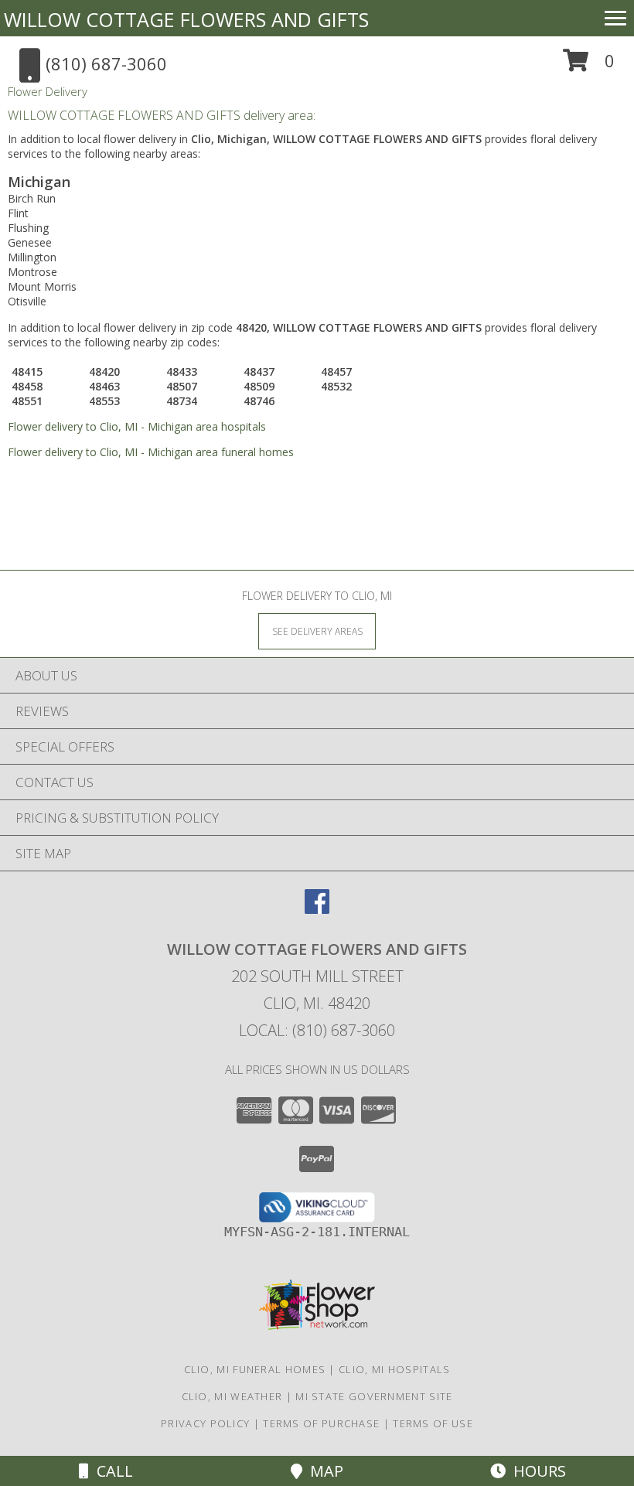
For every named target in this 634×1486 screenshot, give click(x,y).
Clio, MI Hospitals (394, 1369)
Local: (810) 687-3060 (317, 1030)
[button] (589, 66)
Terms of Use (433, 1423)
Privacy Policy (205, 1423)
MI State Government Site (373, 1396)
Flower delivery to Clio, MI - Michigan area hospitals (137, 426)
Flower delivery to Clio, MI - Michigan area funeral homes (151, 452)
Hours (536, 1470)
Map (322, 1470)
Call (111, 1470)
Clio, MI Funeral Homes (255, 1369)
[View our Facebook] (317, 909)
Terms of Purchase (321, 1423)
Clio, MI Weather (232, 1396)
